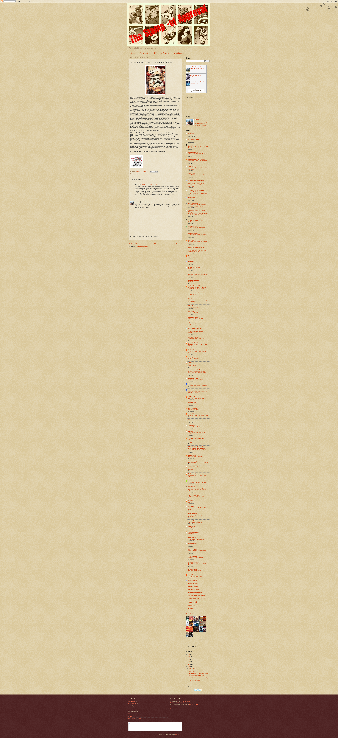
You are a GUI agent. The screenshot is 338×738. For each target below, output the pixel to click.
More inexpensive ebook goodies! (196, 140)
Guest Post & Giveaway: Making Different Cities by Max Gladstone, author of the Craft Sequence (197, 489)
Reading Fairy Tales (193, 378)
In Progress (165, 53)
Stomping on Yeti (192, 408)
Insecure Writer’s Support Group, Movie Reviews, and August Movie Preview (197, 205)
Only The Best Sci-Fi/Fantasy (195, 286)
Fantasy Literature (192, 226)
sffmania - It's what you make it (196, 598)
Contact (133, 53)
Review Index (144, 53)
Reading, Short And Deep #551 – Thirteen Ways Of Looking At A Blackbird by (198, 147)
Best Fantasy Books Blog (194, 317)
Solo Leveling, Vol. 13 (195, 75)
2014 (189, 654)
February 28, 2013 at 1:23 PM (149, 184)
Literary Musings (192, 580)
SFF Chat (190, 608)
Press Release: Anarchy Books (195, 576)
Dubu (192, 76)
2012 (189, 659)
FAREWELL (190, 324)
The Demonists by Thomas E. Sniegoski (197, 385)
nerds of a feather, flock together (196, 159)
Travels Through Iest (193, 495)
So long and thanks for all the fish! (196, 496)
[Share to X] (154, 172)
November (191, 671)
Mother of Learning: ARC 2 (197, 81)
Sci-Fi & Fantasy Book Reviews (196, 180)
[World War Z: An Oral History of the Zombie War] (205, 620)
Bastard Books (191, 486)
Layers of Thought (193, 414)
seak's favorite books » (204, 639)
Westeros (130, 716)
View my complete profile (201, 125)
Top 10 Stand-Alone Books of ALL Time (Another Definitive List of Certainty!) (197, 288)
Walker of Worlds (192, 513)
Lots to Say (190, 268)
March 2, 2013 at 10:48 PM (149, 202)
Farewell (190, 502)
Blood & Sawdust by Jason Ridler (196, 522)
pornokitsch (191, 311)
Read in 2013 (190, 613)
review (136, 174)
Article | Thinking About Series (195, 421)
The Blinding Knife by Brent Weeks (196, 539)
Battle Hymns (191, 526)
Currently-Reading (196, 66)
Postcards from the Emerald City (196, 293)
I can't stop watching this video (196, 675)
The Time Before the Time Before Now (197, 482)
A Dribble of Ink (192, 425)
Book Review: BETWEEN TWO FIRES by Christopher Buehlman (197, 235)
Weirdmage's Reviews (193, 473)
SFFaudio (190, 145)
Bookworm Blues (192, 219)
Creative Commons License (177, 702)
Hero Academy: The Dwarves (194, 570)
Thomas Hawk (186, 701)
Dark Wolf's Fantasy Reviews (195, 397)
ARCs (155, 53)
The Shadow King (192, 294)
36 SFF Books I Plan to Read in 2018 (196, 338)
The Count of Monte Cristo (197, 68)
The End (190, 527)
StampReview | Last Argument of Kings (199, 678)
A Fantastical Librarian (194, 532)
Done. (189, 545)
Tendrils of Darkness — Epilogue (195, 318)
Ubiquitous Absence (193, 562)
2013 (189, 657)
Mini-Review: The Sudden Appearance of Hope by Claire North (197, 392)
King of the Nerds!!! (193, 384)
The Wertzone (191, 133)
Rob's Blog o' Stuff (193, 233)
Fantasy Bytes (191, 605)
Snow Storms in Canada (193, 307)
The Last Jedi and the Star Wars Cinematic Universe (195, 332)
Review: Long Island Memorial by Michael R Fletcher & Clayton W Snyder (198, 214)
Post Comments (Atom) (142, 246)
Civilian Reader (192, 455)
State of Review (192, 575)
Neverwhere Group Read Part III (195, 557)
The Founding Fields (193, 589)
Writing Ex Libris (192, 549)
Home (156, 243)
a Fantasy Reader (192, 357)
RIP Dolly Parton (191, 135)
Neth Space (191, 362)
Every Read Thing (192, 197)
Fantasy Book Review (193, 280)
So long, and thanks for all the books (196, 426)
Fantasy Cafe (191, 173)
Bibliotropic (191, 261)
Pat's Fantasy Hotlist (193, 139)
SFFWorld (130, 714)
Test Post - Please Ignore (193, 409)
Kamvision (190, 431)
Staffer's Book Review (193, 305)
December (191, 668)
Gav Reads (190, 166)
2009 (189, 666)
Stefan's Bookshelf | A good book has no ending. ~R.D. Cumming (197, 447)
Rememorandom (192, 481)
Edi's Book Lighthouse (194, 323)
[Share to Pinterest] (157, 172)
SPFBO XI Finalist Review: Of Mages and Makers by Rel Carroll (197, 154)
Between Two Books (193, 466)
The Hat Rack (191, 500)
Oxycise (172, 709)
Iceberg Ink (191, 506)
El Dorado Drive (191, 257)
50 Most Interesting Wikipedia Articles (198, 673)
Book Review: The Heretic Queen (196, 379)
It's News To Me (132, 703)
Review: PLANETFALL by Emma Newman (198, 415)
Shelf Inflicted (191, 256)
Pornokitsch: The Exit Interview (195, 312)
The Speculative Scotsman (195, 350)
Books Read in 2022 (192, 263)
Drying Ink (190, 419)
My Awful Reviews (192, 556)
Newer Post (133, 243)
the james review (192, 569)
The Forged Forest (193, 586)
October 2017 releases (193, 358)
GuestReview (131, 701)
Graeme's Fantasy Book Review (196, 595)
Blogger (177, 734)
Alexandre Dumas (194, 69)
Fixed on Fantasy (192, 461)
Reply (136, 197)
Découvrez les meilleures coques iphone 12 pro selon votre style (197, 251)
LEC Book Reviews (193, 538)
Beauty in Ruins (192, 273)
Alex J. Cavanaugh (193, 203)
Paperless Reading (193, 520)
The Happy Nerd (192, 402)
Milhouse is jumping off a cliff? (196, 680)
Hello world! (190, 281)
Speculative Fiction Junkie (195, 592)
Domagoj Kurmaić (194, 83)
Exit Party (190, 199)
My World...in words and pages (196, 190)
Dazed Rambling (192, 543)
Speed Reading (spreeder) (134, 718)
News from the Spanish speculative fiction (197, 398)
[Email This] (151, 172)
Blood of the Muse (193, 583)
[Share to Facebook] (156, 172)
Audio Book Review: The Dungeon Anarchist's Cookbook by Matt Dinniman (197, 192)
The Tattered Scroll (193, 298)
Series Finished (178, 53)
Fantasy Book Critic (193, 152)
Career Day (190, 404)
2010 (189, 664)
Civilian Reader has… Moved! (195, 456)
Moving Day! (191, 533)
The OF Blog (191, 240)
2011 (189, 661)
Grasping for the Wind (194, 370)
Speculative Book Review (194, 343)
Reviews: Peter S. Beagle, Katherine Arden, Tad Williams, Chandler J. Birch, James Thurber (197, 373)
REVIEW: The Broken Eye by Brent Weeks (198, 462)
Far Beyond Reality (193, 389)
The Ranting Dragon (193, 337)
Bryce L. (137, 202)
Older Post (178, 243)
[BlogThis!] (152, 172)
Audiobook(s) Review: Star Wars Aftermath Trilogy (195, 364)
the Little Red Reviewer (194, 267)
